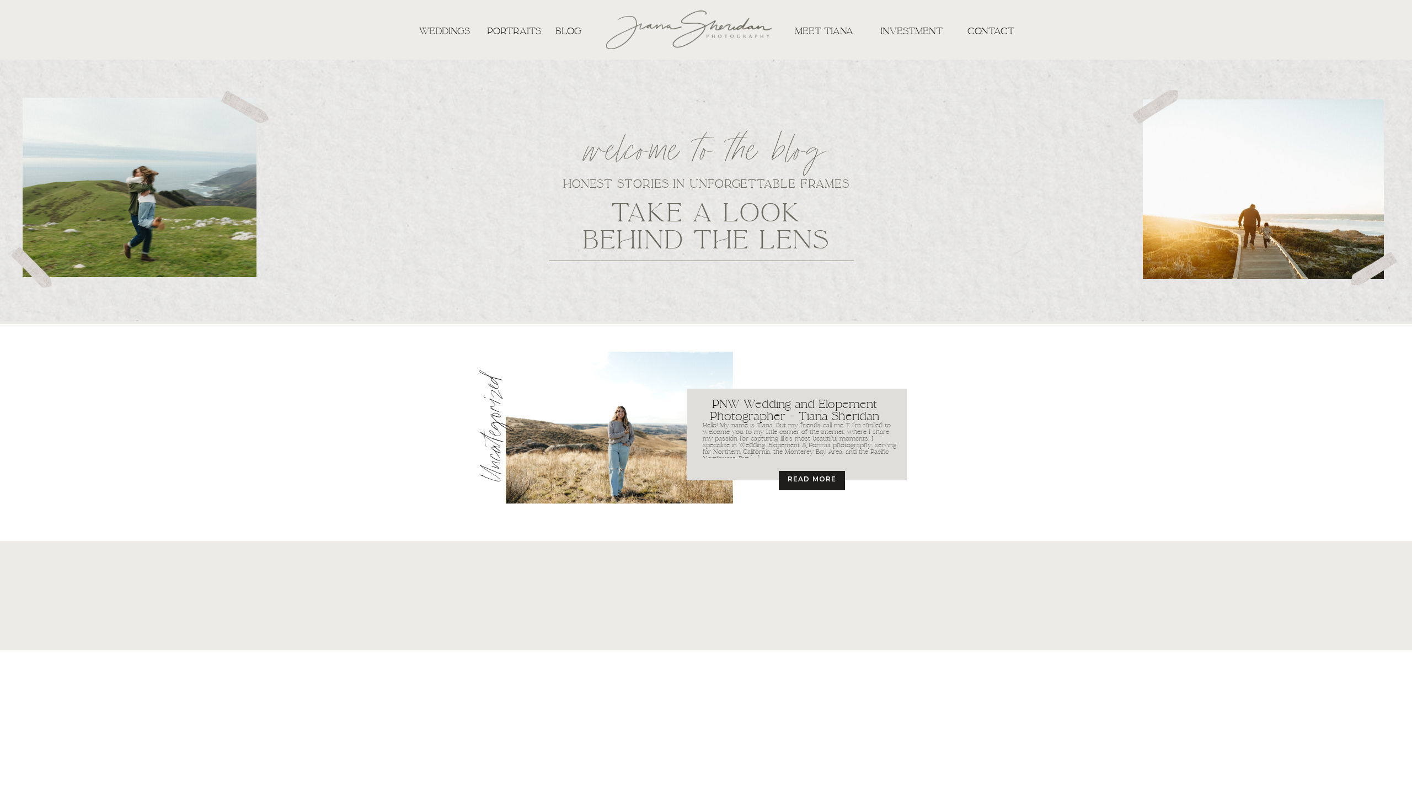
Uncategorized (496, 428)
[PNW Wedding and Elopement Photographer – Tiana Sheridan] (619, 428)
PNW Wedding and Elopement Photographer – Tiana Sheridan (794, 409)
